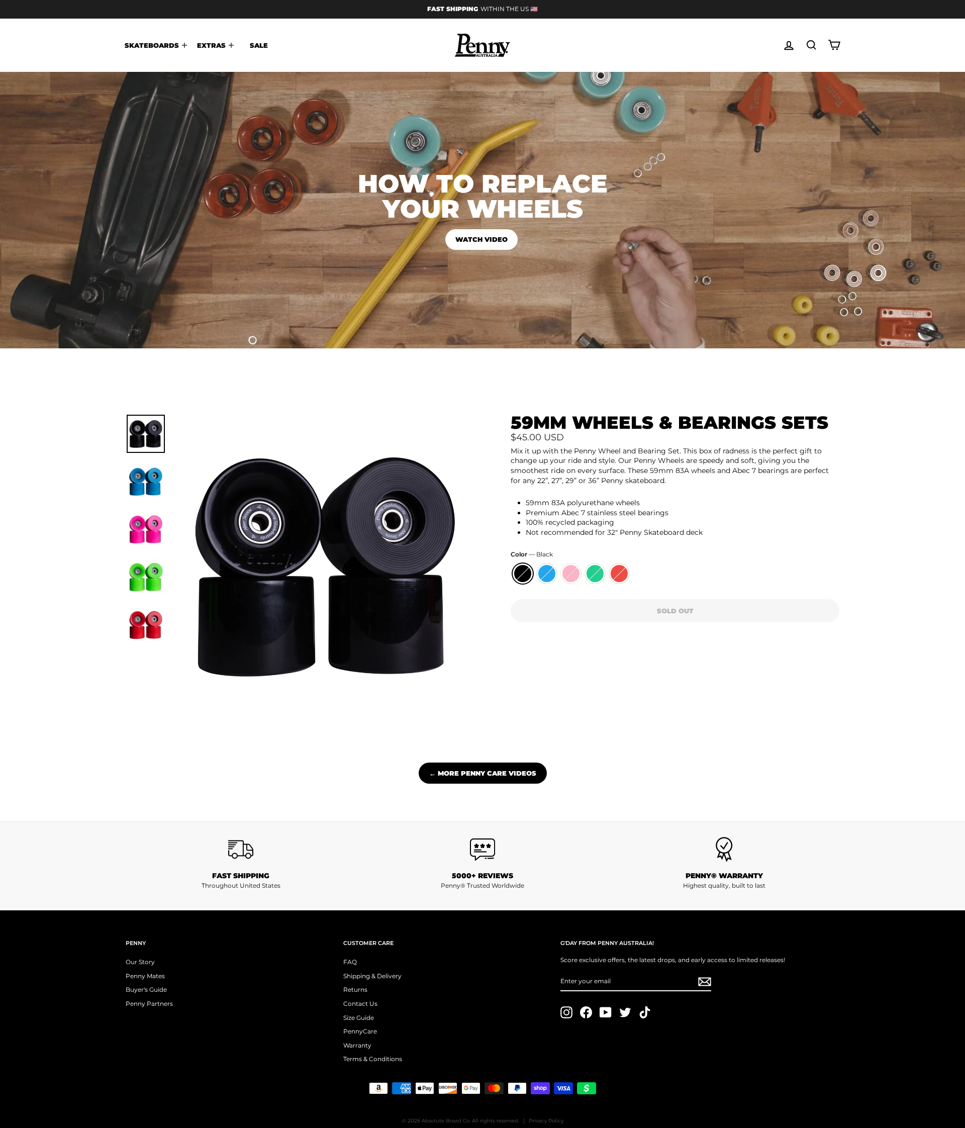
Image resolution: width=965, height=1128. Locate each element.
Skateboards (153, 45)
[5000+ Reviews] (482, 849)
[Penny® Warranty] (724, 849)
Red (619, 573)
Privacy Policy (546, 1120)
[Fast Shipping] (241, 849)
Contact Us (360, 1003)
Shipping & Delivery (372, 976)
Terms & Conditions (372, 1059)
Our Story (140, 962)
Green (595, 573)
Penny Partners (149, 1003)
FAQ (350, 962)
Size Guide (358, 1017)
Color (532, 554)
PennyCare (360, 1031)
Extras (212, 45)
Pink (571, 573)
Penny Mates (145, 976)
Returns (355, 989)
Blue (547, 573)
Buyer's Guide (146, 989)
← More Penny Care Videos (482, 773)
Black (523, 573)
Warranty (357, 1045)
